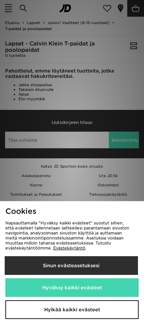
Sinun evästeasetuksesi (71, 265)
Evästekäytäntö (69, 248)
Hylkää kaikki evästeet (72, 309)
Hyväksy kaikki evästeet (72, 287)
